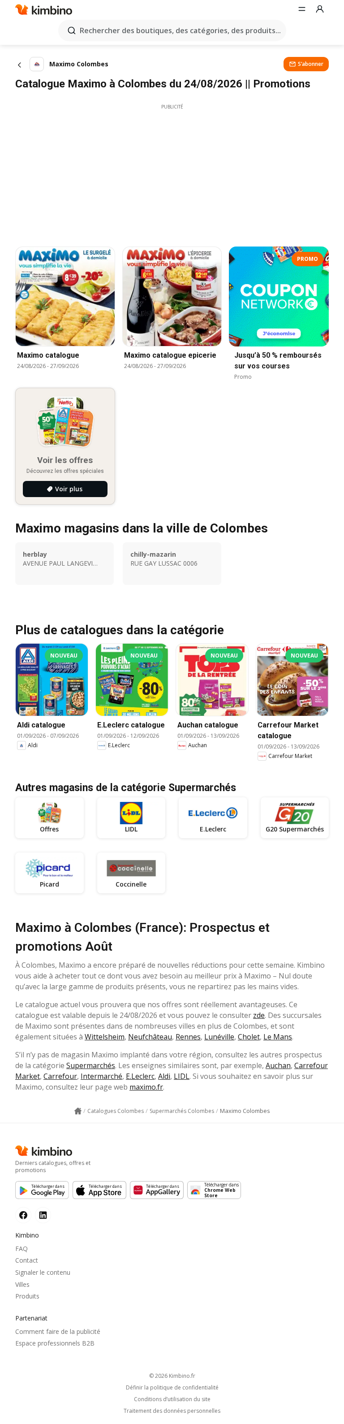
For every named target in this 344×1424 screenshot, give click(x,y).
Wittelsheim (105, 1037)
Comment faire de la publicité (57, 1331)
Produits (27, 1296)
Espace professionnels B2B (55, 1343)
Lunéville (219, 1037)
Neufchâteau (150, 1037)
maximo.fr (146, 1087)
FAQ (21, 1248)
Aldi (164, 1076)
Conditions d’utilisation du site (172, 1399)
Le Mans (277, 1037)
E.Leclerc (140, 1076)
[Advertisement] (172, 173)
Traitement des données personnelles (172, 1411)
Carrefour (60, 1076)
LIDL (181, 1076)
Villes (22, 1284)
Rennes (188, 1037)
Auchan (278, 1065)
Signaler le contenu (42, 1272)
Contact (26, 1260)
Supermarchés (90, 1065)
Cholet (249, 1037)
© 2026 (172, 1376)
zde (259, 1015)
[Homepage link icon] (78, 1111)
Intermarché (101, 1076)
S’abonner (310, 64)
